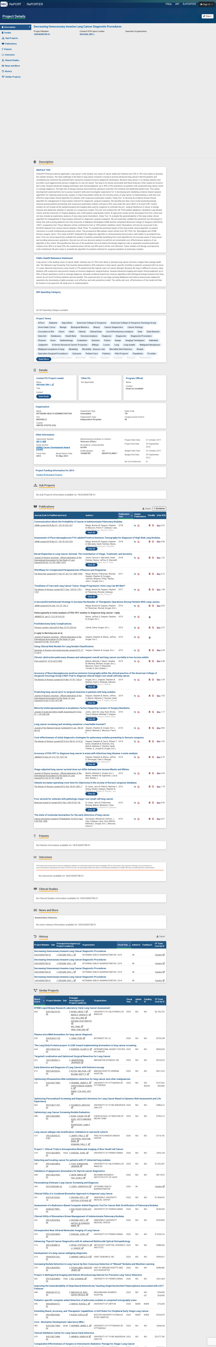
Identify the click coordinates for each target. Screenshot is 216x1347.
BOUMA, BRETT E (80, 1074)
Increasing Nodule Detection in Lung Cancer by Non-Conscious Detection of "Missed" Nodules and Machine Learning (94, 1264)
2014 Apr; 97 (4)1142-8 (58, 679)
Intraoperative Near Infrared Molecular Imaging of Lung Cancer (67, 1230)
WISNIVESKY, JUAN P (80, 1126)
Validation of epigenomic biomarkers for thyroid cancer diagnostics (69, 1171)
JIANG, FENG (78, 1038)
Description (9, 27)
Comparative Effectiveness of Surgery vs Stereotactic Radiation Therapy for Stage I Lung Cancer (84, 1343)
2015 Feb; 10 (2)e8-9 (58, 639)
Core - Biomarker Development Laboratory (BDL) (59, 1322)
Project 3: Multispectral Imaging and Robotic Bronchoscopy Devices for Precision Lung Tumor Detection (88, 1275)
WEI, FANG (77, 1026)
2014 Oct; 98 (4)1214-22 (58, 741)
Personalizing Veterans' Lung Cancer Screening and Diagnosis (66, 1182)
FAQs (169, 4)
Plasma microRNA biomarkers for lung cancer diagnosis (63, 1034)
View (91, 532)
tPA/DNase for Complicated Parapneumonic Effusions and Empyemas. (70, 570)
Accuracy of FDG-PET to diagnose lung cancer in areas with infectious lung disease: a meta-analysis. (86, 753)
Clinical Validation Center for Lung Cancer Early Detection (64, 1333)
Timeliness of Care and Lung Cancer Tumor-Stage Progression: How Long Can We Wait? (79, 585)
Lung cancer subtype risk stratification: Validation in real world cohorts (71, 1132)
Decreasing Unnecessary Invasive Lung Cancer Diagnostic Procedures (70, 951)
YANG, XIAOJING (80, 1029)
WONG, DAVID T (79, 1012)
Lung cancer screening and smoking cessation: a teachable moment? (70, 724)
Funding (158, 955)
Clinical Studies (12, 60)
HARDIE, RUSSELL (80, 1304)
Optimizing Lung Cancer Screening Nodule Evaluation (62, 1112)
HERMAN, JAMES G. (81, 1083)
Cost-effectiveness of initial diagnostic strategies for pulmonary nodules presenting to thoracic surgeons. (89, 737)
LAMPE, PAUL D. (79, 1136)
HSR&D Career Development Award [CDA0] (53, 448)
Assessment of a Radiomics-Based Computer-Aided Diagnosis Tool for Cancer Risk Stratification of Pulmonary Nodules (96, 1205)
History (8, 71)
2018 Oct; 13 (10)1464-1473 (58, 560)
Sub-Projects (11, 38)
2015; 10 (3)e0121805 (48, 661)
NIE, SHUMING (79, 1279)
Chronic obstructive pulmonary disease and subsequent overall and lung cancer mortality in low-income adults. (91, 657)
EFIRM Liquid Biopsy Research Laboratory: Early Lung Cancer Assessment (72, 1008)
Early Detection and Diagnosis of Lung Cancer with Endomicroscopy (69, 1067)
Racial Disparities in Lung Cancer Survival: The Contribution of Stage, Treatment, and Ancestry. (83, 554)
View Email (44, 396)
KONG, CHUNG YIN (80, 1116)
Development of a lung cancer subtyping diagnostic (60, 1253)
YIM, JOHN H (78, 1178)
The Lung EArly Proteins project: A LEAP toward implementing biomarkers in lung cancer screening (85, 1045)
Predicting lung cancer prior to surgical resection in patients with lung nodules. (75, 692)
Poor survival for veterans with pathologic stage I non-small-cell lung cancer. (74, 799)
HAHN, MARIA (78, 1175)
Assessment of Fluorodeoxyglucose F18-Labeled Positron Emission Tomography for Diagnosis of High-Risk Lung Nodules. (97, 537)
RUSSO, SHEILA (79, 1315)
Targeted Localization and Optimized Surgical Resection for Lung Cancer (72, 1056)
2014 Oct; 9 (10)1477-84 (58, 698)
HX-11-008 (41, 441)
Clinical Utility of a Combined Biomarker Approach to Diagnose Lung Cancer (73, 1193)
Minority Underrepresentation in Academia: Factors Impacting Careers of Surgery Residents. (82, 708)
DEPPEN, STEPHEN (81, 1200)
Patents (8, 49)
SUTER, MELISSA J (81, 1071)
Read (44, 359)
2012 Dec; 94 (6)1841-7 (58, 786)
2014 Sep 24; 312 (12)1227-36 (50, 757)
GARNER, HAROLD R (81, 1257)
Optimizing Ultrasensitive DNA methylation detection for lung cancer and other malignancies (82, 1079)
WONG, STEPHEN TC (81, 1245)
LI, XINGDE (77, 1248)
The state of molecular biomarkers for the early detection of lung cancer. (72, 815)
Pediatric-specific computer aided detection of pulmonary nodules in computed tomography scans (85, 1300)
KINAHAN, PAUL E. (80, 1144)
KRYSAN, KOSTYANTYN (81, 1022)
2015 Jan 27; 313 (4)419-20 (49, 616)
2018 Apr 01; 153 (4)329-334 (53, 541)
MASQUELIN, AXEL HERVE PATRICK (79, 1293)
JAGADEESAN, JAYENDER (77, 1061)
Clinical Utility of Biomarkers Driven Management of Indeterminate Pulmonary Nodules (79, 1216)
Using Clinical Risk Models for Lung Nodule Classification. (64, 646)
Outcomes (10, 55)
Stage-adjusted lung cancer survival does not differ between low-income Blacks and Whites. (82, 769)
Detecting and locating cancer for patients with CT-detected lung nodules (72, 1160)
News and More (12, 66)
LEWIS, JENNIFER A (81, 1186)
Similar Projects (13, 77)
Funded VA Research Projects (49, 475)
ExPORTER (189, 4)
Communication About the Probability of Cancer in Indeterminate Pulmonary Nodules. (78, 521)
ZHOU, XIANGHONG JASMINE (79, 1165)
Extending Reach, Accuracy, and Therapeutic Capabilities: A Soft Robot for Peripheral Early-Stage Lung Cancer (91, 1311)
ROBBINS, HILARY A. (81, 1049)
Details (7, 33)
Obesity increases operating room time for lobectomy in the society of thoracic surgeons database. (85, 782)
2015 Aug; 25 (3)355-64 (55, 627)
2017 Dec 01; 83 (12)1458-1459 (58, 574)
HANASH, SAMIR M (81, 1336)
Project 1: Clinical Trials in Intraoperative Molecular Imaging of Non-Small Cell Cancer (78, 1149)
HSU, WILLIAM (79, 1018)
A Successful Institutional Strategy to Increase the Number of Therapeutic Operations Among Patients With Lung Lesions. (97, 602)
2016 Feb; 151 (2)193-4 (51, 606)
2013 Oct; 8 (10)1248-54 (58, 775)
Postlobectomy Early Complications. (53, 623)
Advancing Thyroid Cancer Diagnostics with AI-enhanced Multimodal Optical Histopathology (82, 1241)
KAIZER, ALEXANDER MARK (80, 1224)
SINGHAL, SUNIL (80, 1153)
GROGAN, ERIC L (44, 385)
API (177, 4)
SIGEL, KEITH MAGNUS (81, 1120)
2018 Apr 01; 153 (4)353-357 (53, 525)
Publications (11, 44)
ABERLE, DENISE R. (81, 1015)
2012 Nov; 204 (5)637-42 (57, 802)
